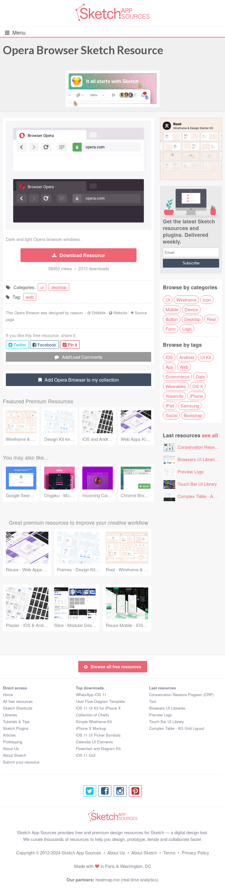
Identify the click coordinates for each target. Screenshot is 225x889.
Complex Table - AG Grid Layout (176, 728)
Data (200, 376)
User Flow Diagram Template (100, 701)
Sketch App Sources (81, 852)
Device (191, 309)
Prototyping (12, 741)
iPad (170, 405)
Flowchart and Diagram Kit (98, 748)
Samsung (189, 405)
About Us (11, 748)
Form (171, 329)
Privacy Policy (195, 852)
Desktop (192, 319)
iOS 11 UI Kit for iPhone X (98, 708)
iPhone (196, 396)
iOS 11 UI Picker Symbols (98, 735)
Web (184, 367)
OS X (197, 386)
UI (168, 300)
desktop (59, 287)
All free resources (18, 701)
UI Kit (205, 357)
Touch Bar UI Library (197, 484)
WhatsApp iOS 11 (91, 694)
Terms (169, 852)
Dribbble (98, 312)
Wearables (176, 386)
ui (42, 287)
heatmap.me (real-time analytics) (127, 879)
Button (172, 319)
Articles (9, 735)
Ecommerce (177, 376)
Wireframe (186, 300)
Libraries (10, 715)
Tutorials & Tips (16, 721)
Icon (207, 300)
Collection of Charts (92, 715)
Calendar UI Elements (94, 741)
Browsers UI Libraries (198, 459)
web (30, 297)
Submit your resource (21, 762)
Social (171, 415)
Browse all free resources (116, 666)
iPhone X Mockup (91, 728)
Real (211, 319)
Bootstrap (193, 415)
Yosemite (174, 396)
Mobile (172, 309)
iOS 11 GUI (86, 755)
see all (210, 435)
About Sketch (14, 755)
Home (8, 694)
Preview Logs (191, 471)
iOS (169, 357)
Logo (187, 329)
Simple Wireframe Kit (94, 721)
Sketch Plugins (16, 728)
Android (186, 357)
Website (120, 312)
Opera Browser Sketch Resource (83, 50)
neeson (76, 312)
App (169, 367)
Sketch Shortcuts (18, 708)
